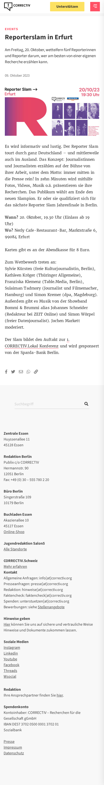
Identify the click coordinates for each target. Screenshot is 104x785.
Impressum (13, 747)
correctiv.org (17, 6)
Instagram (12, 647)
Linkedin (11, 653)
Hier (7, 624)
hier (60, 695)
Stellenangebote (51, 607)
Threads (10, 670)
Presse (9, 741)
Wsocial (10, 676)
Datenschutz (14, 753)
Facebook (11, 665)
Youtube (10, 659)
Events (11, 29)
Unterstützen (67, 6)
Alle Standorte (15, 549)
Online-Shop (14, 532)
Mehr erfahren (15, 566)
